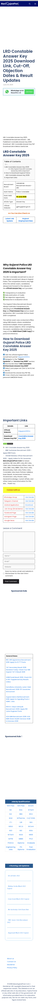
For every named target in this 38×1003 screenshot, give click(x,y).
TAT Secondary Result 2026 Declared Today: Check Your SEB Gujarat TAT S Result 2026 (18, 669)
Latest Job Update (9, 220)
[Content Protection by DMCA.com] (8, 444)
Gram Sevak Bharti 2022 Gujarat (18, 899)
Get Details (29, 497)
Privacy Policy (12, 968)
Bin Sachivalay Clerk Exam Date (18, 909)
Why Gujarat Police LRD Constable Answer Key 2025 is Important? (21, 170)
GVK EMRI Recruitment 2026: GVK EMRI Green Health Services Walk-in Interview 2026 (18, 718)
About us (10, 958)
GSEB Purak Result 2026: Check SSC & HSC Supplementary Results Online (19, 679)
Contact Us (11, 961)
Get (26, 513)
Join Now (29, 92)
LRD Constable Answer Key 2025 (17, 167)
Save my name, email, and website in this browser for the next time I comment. (19, 573)
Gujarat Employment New (26, 220)
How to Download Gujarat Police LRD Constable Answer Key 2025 (18, 174)
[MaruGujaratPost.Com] (10, 4)
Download (29, 505)
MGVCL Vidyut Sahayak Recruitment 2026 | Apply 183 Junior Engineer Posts (16, 709)
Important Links (11, 178)
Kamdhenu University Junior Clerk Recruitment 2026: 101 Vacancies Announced (18, 689)
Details (31, 513)
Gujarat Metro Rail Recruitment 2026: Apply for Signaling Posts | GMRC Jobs (17, 699)
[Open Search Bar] (29, 4)
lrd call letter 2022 (14, 876)
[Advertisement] (19, 29)
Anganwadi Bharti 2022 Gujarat (18, 933)
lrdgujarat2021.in (24, 357)
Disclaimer (11, 965)
